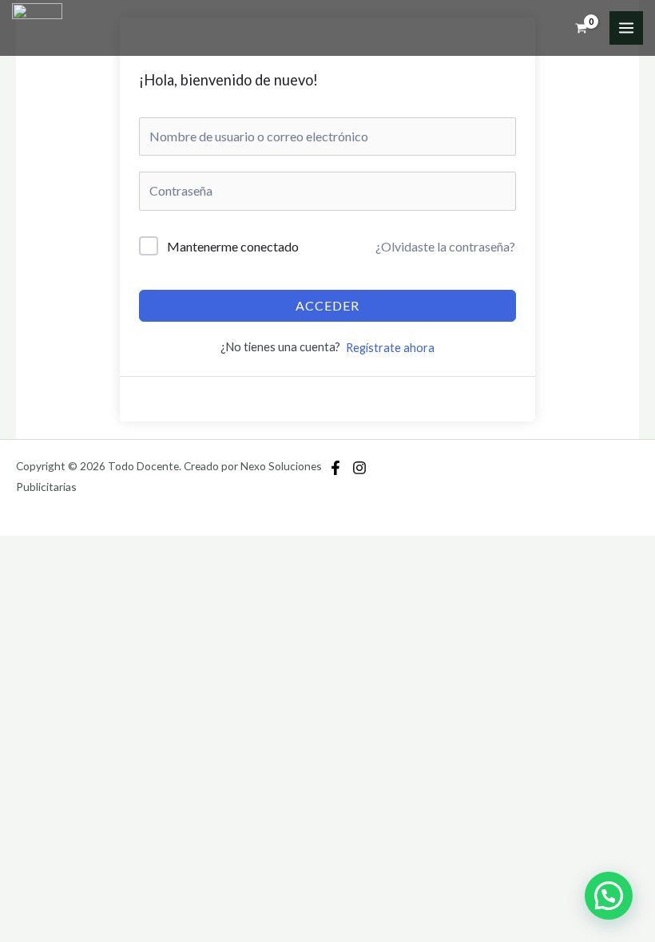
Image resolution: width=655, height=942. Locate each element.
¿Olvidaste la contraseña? (445, 246)
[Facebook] (335, 468)
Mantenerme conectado (233, 246)
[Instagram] (359, 468)
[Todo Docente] (37, 28)
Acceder (327, 305)
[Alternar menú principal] (626, 28)
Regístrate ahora (390, 347)
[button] (609, 896)
